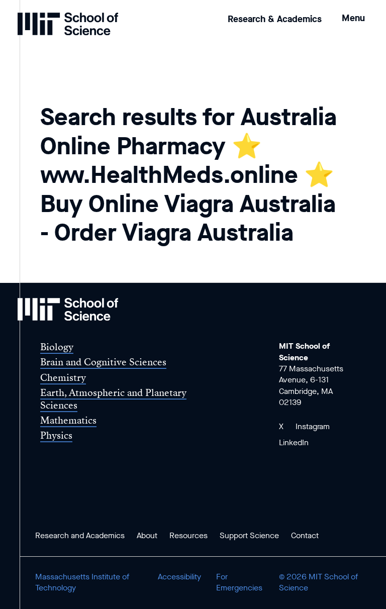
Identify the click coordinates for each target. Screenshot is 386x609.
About (147, 535)
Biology (56, 347)
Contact (305, 535)
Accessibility (179, 576)
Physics (56, 435)
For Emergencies (239, 582)
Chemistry (63, 377)
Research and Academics (80, 535)
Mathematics (68, 420)
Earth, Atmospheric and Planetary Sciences (113, 399)
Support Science (249, 535)
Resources (188, 535)
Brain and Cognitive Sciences (103, 362)
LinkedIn (294, 442)
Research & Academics (275, 19)
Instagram (313, 426)
